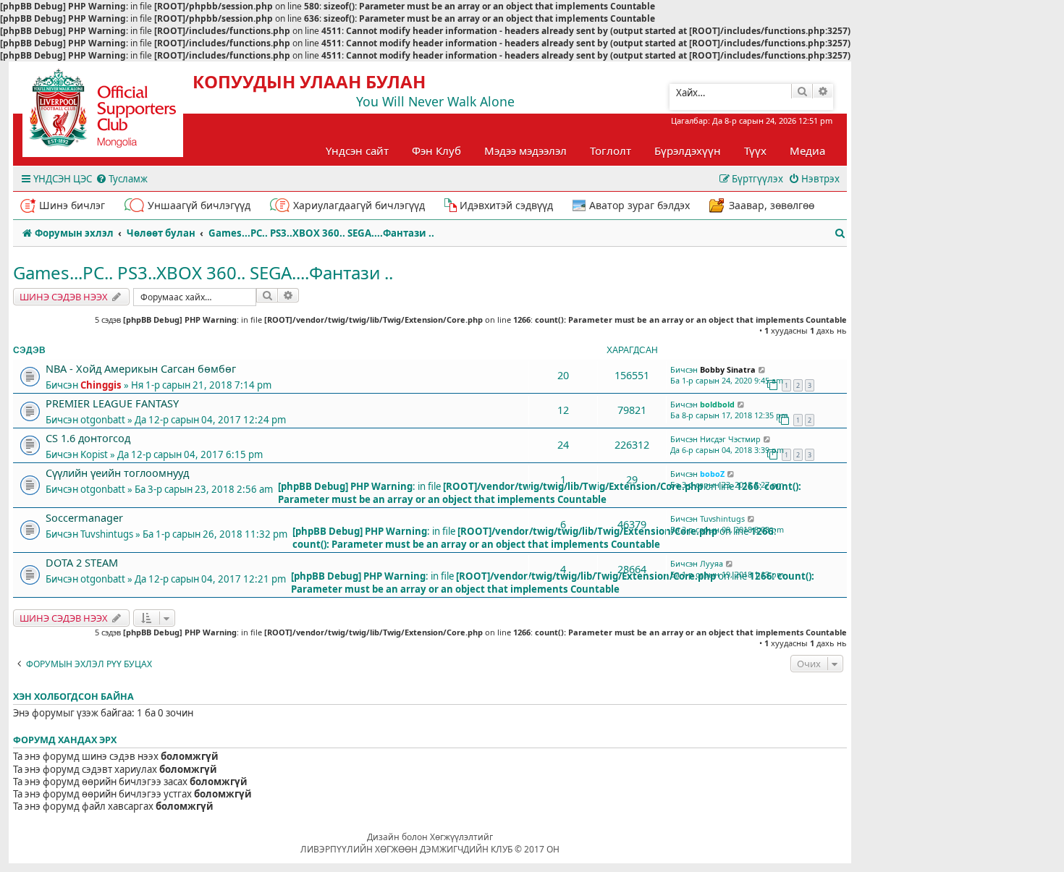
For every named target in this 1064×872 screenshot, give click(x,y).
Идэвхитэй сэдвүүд (506, 205)
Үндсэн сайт (357, 150)
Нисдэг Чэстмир (730, 438)
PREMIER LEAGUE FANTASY (112, 403)
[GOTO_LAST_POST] (762, 369)
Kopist (94, 454)
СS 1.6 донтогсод (88, 438)
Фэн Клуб (436, 150)
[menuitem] (122, 179)
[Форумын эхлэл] (116, 113)
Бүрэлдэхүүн (687, 150)
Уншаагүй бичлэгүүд (199, 205)
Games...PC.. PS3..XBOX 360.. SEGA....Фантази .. (203, 272)
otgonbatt (102, 419)
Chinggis (101, 384)
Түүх (755, 150)
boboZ (712, 473)
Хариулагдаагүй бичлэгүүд (359, 205)
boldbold (717, 404)
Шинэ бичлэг (72, 205)
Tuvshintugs (106, 534)
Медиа (807, 150)
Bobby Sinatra (728, 369)
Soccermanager (84, 517)
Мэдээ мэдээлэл (525, 150)
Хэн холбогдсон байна (73, 696)
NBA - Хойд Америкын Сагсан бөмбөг (141, 368)
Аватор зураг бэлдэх (639, 205)
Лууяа (711, 563)
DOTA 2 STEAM (82, 562)
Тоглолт (610, 150)
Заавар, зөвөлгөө (771, 205)
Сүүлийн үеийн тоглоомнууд (117, 472)
